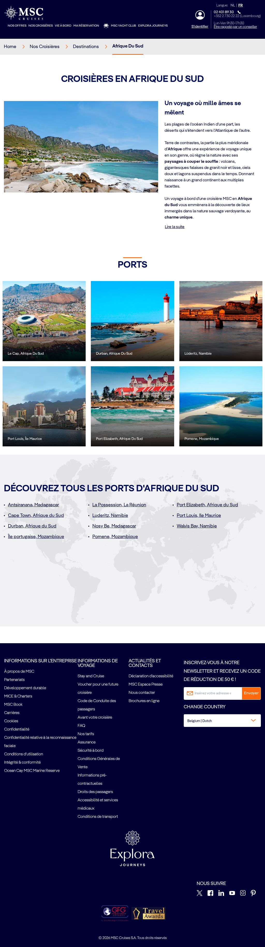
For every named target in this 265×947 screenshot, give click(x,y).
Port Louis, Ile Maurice (199, 515)
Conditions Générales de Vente (99, 763)
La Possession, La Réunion (119, 505)
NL (233, 5)
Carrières (11, 713)
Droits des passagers (95, 792)
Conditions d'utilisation (23, 754)
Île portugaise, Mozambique (36, 536)
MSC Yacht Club (123, 25)
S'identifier (200, 26)
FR (240, 5)
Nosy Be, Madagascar (114, 526)
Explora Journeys (153, 25)
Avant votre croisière (95, 718)
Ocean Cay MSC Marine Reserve (32, 771)
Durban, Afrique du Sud (32, 526)
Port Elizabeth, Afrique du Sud (207, 505)
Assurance (86, 742)
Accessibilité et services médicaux (98, 804)
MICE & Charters (18, 696)
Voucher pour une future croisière (98, 688)
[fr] (148, 913)
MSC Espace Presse (146, 684)
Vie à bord (63, 25)
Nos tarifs (86, 734)
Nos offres (17, 25)
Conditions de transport (98, 817)
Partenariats (14, 680)
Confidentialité (16, 729)
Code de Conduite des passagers (97, 705)
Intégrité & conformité (22, 762)
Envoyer (251, 693)
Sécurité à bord (91, 751)
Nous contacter (142, 693)
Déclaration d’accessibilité (151, 676)
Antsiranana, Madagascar (33, 505)
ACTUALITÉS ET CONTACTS (145, 663)
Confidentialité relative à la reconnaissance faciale (40, 742)
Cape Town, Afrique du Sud (36, 515)
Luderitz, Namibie (110, 515)
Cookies (11, 721)
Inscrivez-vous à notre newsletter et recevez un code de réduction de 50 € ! (222, 671)
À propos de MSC (19, 672)
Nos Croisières (40, 25)
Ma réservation (86, 25)
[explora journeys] (132, 848)
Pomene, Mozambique (115, 536)
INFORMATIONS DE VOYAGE (98, 663)
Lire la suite (175, 227)
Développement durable (25, 688)
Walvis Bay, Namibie (197, 526)
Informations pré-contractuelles (92, 779)
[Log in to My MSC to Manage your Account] (200, 15)
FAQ (81, 726)
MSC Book (13, 705)
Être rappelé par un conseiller (235, 26)
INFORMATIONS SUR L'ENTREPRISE (40, 661)
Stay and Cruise (91, 676)
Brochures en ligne (144, 701)
